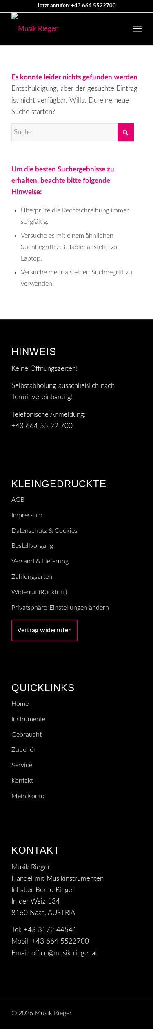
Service (21, 765)
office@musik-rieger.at (64, 953)
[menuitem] (137, 29)
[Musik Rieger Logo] (63, 29)
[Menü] (137, 29)
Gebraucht (26, 734)
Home (20, 704)
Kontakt (22, 780)
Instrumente (28, 719)
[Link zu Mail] (123, 1011)
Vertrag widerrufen (44, 630)
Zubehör (23, 750)
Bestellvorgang (32, 546)
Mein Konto (27, 796)
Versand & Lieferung (40, 561)
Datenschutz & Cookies (44, 531)
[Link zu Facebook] (135, 1011)
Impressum (26, 515)
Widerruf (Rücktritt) (39, 592)
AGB (17, 500)
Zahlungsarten (31, 577)
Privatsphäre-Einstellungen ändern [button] (60, 607)
